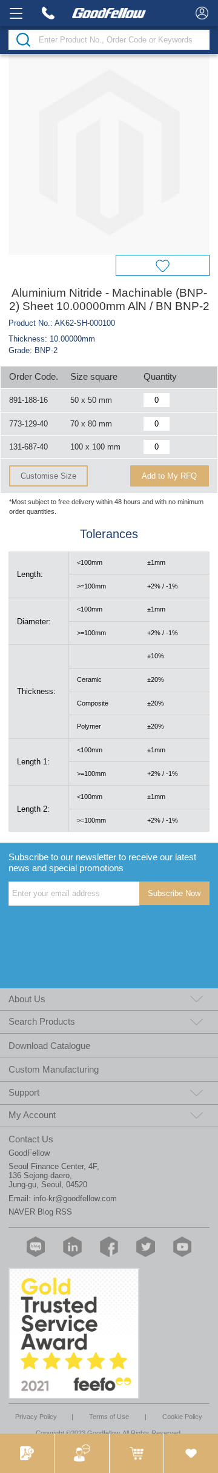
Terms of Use (109, 1416)
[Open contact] (81, 1453)
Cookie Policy (182, 1416)
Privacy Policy (36, 1416)
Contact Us (30, 1139)
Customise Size (48, 475)
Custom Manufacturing (53, 1069)
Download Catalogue (49, 1045)
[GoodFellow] (109, 13)
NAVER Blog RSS (40, 1211)
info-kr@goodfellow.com (75, 1198)
